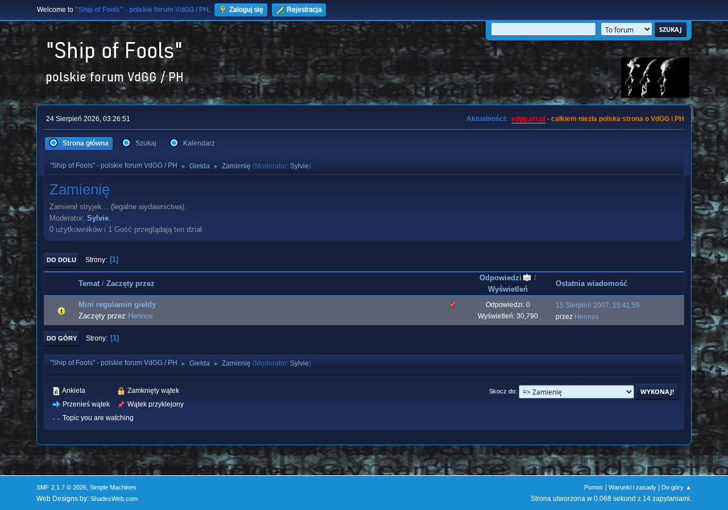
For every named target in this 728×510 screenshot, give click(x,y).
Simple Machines (113, 487)
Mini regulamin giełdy (117, 304)
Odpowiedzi (500, 277)
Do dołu (61, 259)
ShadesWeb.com (114, 498)
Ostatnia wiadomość (591, 283)
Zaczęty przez (130, 283)
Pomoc (593, 487)
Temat (89, 283)
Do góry (62, 338)
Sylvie (299, 166)
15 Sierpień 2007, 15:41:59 (598, 305)
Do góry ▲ (676, 487)
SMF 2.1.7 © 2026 (61, 487)
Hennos (140, 316)
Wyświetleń (508, 289)
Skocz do (502, 391)
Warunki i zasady (632, 487)
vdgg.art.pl (528, 119)
